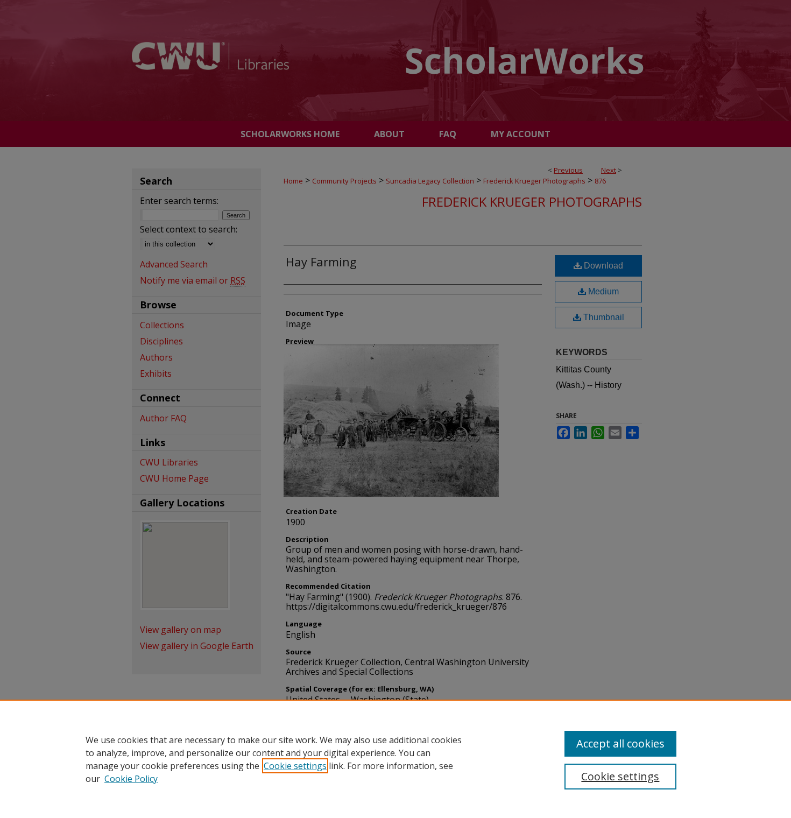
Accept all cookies (620, 743)
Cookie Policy (131, 779)
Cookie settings (295, 766)
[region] (395, 759)
